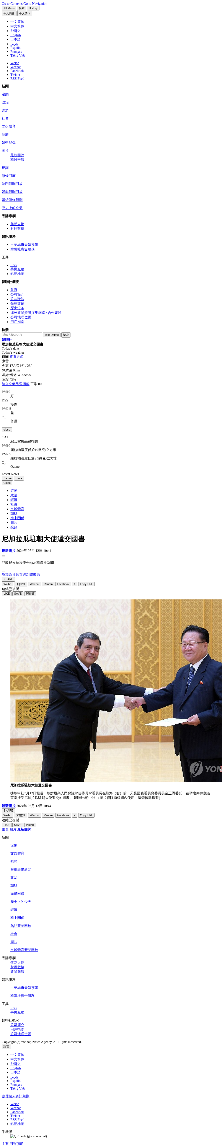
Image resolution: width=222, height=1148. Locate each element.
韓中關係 (9, 142)
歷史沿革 (17, 308)
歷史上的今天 (12, 208)
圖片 (5, 150)
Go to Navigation (35, 3)
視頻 (5, 168)
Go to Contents (12, 3)
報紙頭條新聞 (12, 200)
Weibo (14, 63)
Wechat (15, 67)
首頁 (13, 290)
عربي (14, 1077)
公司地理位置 (20, 317)
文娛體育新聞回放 (24, 950)
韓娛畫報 (17, 159)
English (15, 1068)
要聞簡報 (17, 971)
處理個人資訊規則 (15, 1096)
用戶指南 (17, 322)
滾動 (5, 94)
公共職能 (17, 299)
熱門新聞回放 (12, 184)
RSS (13, 265)
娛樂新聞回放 (12, 192)
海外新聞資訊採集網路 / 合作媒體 (36, 312)
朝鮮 (5, 134)
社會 (5, 118)
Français (16, 1084)
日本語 (15, 1072)
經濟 (5, 110)
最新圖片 (17, 155)
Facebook (17, 71)
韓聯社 (7, 339)
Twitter (15, 75)
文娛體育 (9, 126)
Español (15, 1081)
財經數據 (17, 228)
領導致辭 (17, 303)
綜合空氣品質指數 (15, 384)
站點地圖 (17, 274)
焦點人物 (17, 224)
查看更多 (16, 356)
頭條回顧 (9, 176)
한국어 (15, 1064)
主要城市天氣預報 (24, 244)
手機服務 (17, 269)
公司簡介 (17, 294)
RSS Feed (17, 78)
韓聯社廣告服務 (22, 249)
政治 (5, 102)
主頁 (5, 829)
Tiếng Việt (17, 1088)
